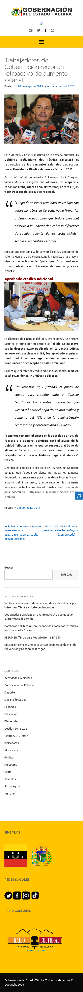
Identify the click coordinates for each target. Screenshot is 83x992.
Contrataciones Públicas (19, 685)
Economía (10, 707)
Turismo (9, 793)
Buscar (8, 567)
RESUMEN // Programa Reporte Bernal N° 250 (32, 637)
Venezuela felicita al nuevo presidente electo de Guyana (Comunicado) (61, 530)
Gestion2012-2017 (28, 507)
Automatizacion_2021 (61, 86)
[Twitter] (38, 30)
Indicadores (11, 743)
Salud (7, 772)
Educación (10, 714)
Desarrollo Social (15, 699)
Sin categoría (12, 786)
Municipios (11, 750)
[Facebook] (46, 30)
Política (8, 757)
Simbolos (10, 779)
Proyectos (10, 764)
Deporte (9, 692)
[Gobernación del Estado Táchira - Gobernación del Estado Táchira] (41, 11)
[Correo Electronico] (30, 30)
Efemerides (11, 721)
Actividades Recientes (18, 678)
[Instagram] (52, 30)
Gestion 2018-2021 (16, 728)
